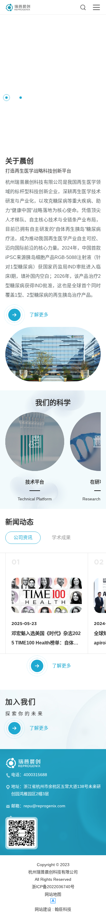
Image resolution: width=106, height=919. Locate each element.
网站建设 (43, 909)
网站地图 (53, 894)
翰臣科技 (63, 909)
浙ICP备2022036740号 (53, 886)
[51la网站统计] (53, 900)
